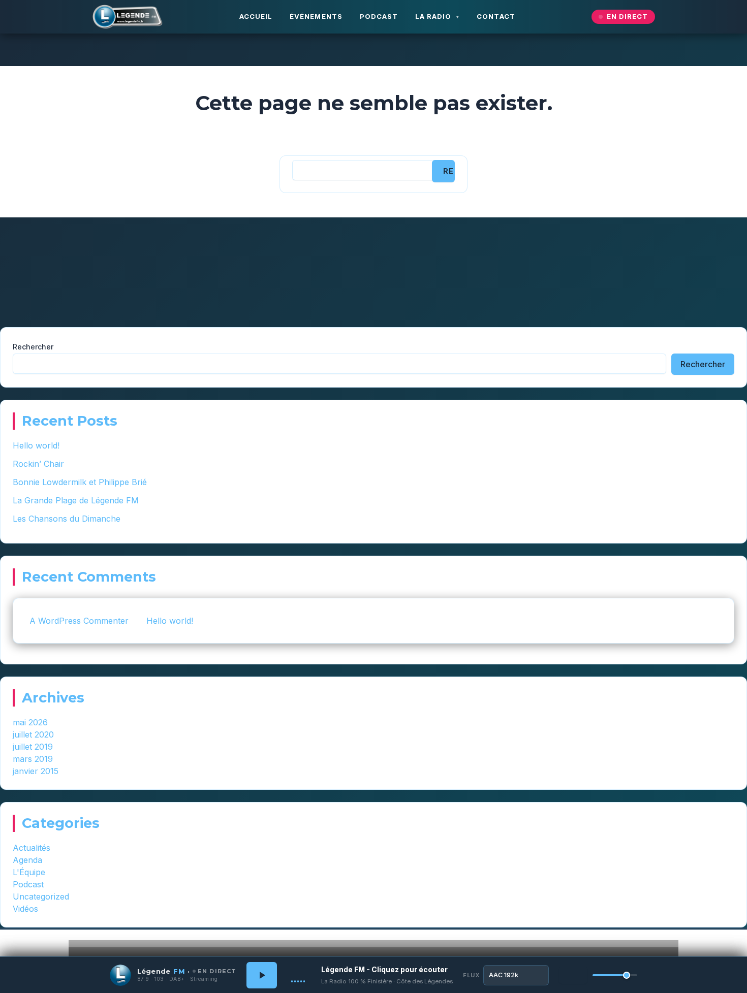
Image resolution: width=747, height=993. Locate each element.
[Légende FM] (127, 17)
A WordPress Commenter (79, 621)
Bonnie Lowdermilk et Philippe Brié (80, 482)
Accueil (255, 16)
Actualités (31, 848)
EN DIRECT (627, 16)
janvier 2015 (35, 771)
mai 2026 (30, 722)
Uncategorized (41, 896)
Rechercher (33, 346)
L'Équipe (29, 872)
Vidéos (25, 909)
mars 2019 (33, 759)
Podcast (379, 16)
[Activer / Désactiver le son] (573, 975)
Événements (316, 16)
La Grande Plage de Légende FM (76, 500)
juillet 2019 (33, 747)
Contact (496, 16)
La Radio (433, 16)
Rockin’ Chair (38, 464)
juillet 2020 (33, 734)
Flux (471, 975)
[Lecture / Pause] (261, 975)
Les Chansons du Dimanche (66, 519)
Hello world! (36, 445)
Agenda (27, 860)
